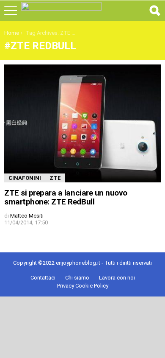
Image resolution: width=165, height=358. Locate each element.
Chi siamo (77, 277)
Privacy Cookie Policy (82, 285)
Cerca (154, 10)
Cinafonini (24, 178)
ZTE (55, 178)
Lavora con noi (117, 277)
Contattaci (42, 277)
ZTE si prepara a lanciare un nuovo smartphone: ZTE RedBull (65, 197)
